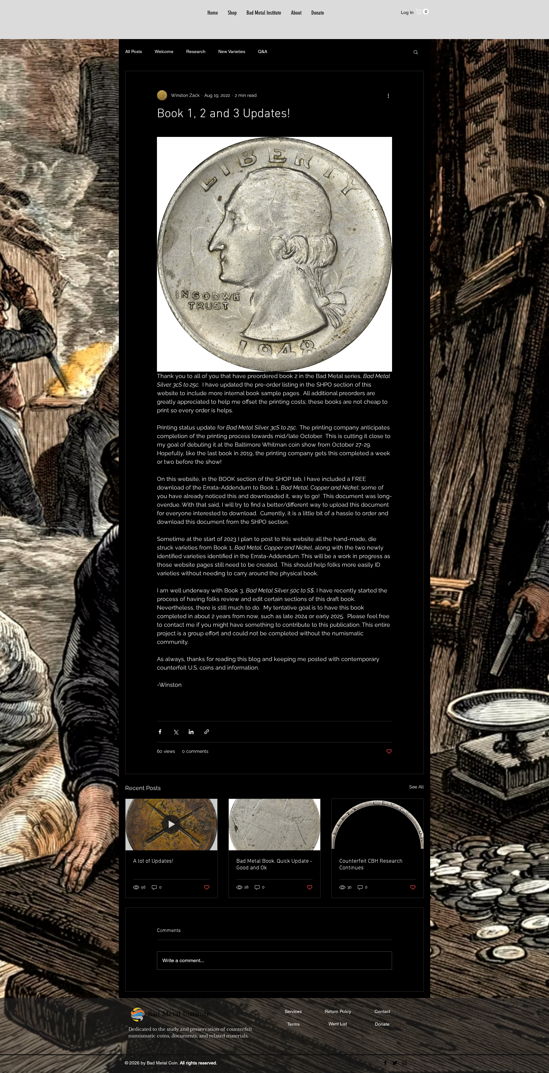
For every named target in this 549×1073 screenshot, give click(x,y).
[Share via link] (207, 732)
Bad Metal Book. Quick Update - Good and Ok (274, 864)
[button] (423, 12)
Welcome (164, 51)
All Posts (133, 51)
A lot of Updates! (153, 861)
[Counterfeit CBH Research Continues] (378, 824)
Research (196, 51)
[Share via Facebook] (160, 732)
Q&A (262, 51)
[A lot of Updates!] (171, 824)
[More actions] (388, 95)
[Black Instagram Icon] (404, 1063)
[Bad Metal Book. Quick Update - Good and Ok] (275, 824)
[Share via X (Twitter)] (176, 732)
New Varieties (231, 51)
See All (416, 786)
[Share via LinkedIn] (191, 732)
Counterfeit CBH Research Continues (371, 864)
